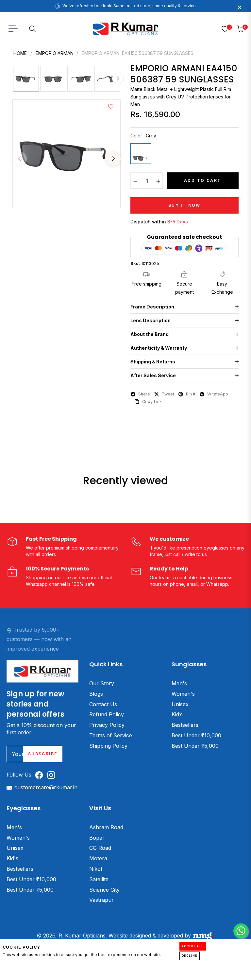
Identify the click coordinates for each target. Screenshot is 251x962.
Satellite (99, 879)
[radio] (140, 153)
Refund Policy (106, 714)
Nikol (95, 869)
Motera (98, 858)
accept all (193, 946)
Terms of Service (110, 735)
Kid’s (177, 714)
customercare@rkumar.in (45, 787)
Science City (104, 889)
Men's (179, 683)
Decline (189, 955)
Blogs (96, 694)
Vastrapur (101, 900)
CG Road (100, 848)
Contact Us (103, 704)
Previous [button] (19, 158)
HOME (20, 53)
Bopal (96, 837)
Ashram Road (106, 827)
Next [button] (113, 158)
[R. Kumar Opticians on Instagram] (53, 774)
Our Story (101, 683)
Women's (183, 694)
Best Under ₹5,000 (195, 746)
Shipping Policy (108, 746)
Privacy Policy (107, 725)
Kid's (12, 858)
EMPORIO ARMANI (55, 53)
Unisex (180, 704)
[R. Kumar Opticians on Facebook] (41, 774)
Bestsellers (185, 725)
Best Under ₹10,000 (196, 735)
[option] (66, 153)
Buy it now (184, 205)
